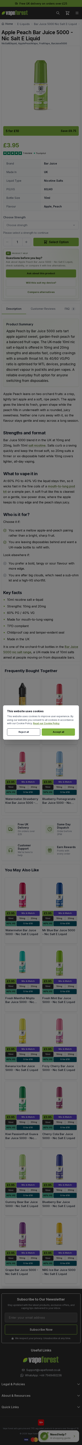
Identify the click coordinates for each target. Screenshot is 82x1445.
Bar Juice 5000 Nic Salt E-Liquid (55, 24)
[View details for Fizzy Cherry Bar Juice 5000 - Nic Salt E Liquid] (59, 1030)
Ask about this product (41, 273)
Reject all (23, 732)
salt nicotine (37, 445)
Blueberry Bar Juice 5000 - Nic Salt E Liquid (58, 1204)
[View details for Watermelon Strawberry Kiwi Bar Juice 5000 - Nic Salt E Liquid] (22, 763)
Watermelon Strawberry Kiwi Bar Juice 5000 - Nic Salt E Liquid (21, 803)
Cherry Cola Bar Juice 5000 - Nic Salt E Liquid (58, 1136)
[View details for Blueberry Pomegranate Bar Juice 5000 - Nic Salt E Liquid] (59, 763)
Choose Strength (14, 217)
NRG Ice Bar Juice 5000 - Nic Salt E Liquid (59, 1272)
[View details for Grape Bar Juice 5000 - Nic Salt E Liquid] (22, 1234)
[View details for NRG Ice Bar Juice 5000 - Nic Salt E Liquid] (59, 1234)
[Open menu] (77, 13)
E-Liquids (23, 24)
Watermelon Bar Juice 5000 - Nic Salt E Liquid (21, 932)
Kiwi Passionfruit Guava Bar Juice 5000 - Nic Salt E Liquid (21, 1138)
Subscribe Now (41, 1329)
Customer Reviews (43, 308)
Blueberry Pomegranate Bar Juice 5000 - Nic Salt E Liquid (58, 803)
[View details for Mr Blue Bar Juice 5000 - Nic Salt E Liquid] (59, 894)
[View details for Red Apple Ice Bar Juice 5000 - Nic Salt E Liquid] (59, 695)
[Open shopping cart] (67, 13)
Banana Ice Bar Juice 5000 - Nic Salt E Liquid (21, 1068)
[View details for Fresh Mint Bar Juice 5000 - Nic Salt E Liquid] (59, 962)
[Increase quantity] (27, 242)
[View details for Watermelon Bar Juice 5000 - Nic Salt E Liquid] (22, 894)
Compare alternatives (41, 292)
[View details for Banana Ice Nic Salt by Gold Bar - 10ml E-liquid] (22, 695)
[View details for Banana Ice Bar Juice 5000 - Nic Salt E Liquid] (22, 1030)
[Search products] (58, 13)
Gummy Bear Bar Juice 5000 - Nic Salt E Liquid (21, 1204)
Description (14, 308)
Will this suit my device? (41, 282)
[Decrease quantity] (7, 242)
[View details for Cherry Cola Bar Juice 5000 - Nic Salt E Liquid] (59, 1098)
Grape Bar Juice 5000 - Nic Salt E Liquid (21, 1272)
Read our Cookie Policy (46, 723)
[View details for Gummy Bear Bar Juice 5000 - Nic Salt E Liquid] (22, 1166)
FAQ (69, 308)
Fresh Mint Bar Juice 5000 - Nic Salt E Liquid (58, 1000)
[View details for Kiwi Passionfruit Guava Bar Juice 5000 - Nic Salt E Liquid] (22, 1098)
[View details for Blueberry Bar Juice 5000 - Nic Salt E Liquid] (59, 1166)
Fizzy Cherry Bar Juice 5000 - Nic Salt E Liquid (58, 1068)
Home (9, 23)
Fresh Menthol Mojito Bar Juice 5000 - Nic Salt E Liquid (20, 1002)
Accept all (58, 732)
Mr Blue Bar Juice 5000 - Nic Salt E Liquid (58, 932)
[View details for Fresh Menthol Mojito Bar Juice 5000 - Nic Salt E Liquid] (22, 962)
